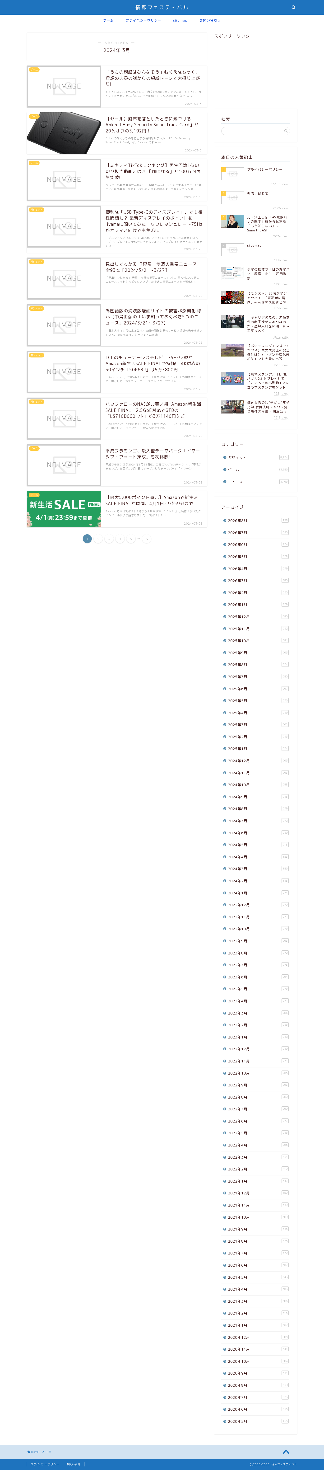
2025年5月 (258, 700)
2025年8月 (258, 664)
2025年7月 (258, 676)
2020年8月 (258, 1385)
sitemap (180, 20)
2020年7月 (258, 1397)
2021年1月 (258, 1325)
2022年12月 (258, 1049)
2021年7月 (258, 1253)
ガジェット (258, 457)
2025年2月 (258, 736)
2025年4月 (258, 712)
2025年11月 (258, 628)
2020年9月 (258, 1373)
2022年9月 (258, 1085)
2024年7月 (258, 820)
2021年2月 (258, 1313)
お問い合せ (73, 1464)
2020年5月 (258, 1421)
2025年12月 (258, 616)
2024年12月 (258, 760)
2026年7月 (258, 532)
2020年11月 (258, 1349)
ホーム (108, 20)
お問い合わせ (210, 20)
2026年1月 (258, 604)
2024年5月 (258, 844)
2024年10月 (258, 784)
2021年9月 (258, 1229)
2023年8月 (258, 953)
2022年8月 (258, 1097)
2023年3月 (258, 1013)
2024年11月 (258, 772)
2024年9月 (258, 796)
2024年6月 (258, 833)
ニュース (258, 481)
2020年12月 (258, 1337)
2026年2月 (258, 592)
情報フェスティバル (162, 7)
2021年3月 (258, 1301)
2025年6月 (258, 688)
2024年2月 (258, 880)
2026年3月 (258, 580)
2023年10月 (258, 928)
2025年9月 (258, 652)
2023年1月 (258, 1037)
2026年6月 (258, 544)
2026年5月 (258, 556)
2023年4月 (258, 1001)
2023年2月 (258, 1025)
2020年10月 (258, 1361)
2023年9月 (258, 941)
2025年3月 (258, 724)
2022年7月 (258, 1109)
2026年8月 (258, 520)
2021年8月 (258, 1241)
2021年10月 (258, 1217)
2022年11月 (258, 1061)
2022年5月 (258, 1133)
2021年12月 (258, 1193)
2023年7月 (258, 965)
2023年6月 (258, 977)
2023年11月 (258, 917)
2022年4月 (258, 1145)
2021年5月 (258, 1277)
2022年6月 (258, 1121)
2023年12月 (258, 904)
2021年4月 (258, 1289)
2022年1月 (258, 1181)
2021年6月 (258, 1265)
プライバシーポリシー (143, 20)
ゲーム (258, 469)
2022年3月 (258, 1157)
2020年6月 (258, 1409)
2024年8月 (258, 808)
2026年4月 (258, 568)
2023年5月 (258, 988)
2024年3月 (258, 868)
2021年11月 (258, 1205)
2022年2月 (258, 1169)
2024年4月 (258, 857)
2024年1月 (258, 893)
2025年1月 (258, 748)
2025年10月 (258, 640)
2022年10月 (258, 1073)
